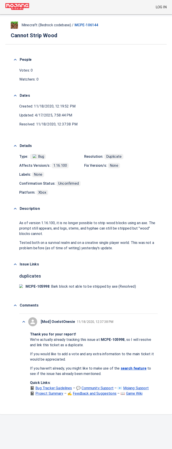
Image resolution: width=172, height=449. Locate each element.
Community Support (98, 388)
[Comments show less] (15, 305)
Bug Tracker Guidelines (53, 388)
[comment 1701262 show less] (23, 321)
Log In (161, 7)
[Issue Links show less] (15, 264)
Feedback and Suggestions (94, 393)
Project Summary (49, 393)
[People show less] (15, 59)
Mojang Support (136, 388)
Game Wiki (134, 393)
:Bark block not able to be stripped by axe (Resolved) (81, 286)
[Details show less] (15, 145)
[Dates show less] (15, 95)
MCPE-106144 (86, 25)
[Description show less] (15, 208)
